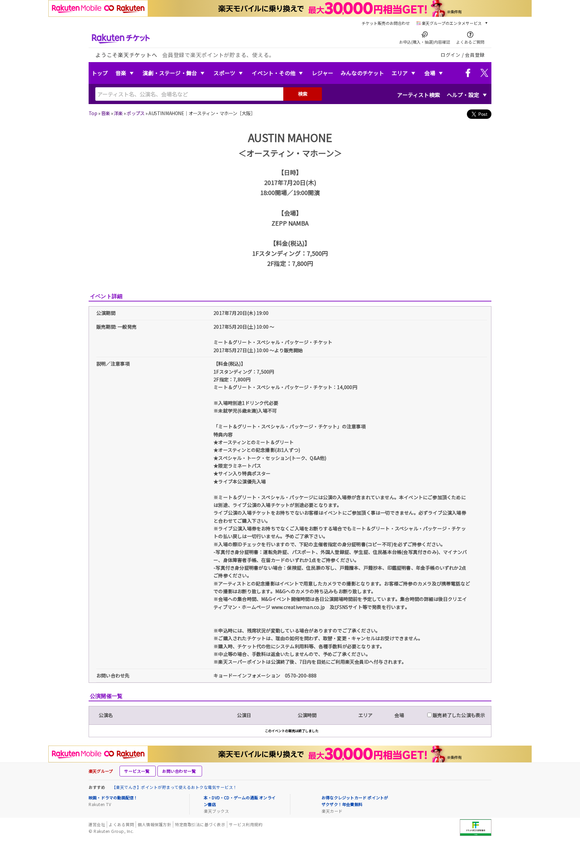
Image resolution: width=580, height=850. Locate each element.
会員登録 (475, 54)
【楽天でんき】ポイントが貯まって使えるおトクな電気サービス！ (174, 787)
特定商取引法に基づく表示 (200, 824)
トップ (100, 73)
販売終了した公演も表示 (458, 715)
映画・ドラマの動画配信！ (113, 797)
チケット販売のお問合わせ (385, 23)
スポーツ (224, 73)
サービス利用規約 (245, 824)
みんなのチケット (362, 73)
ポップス (136, 113)
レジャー (322, 73)
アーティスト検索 (418, 95)
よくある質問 (121, 824)
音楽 (120, 73)
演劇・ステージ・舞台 (170, 73)
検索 (302, 93)
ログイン (451, 54)
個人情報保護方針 (154, 824)
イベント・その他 (273, 73)
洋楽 (118, 113)
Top (93, 113)
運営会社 (96, 824)
